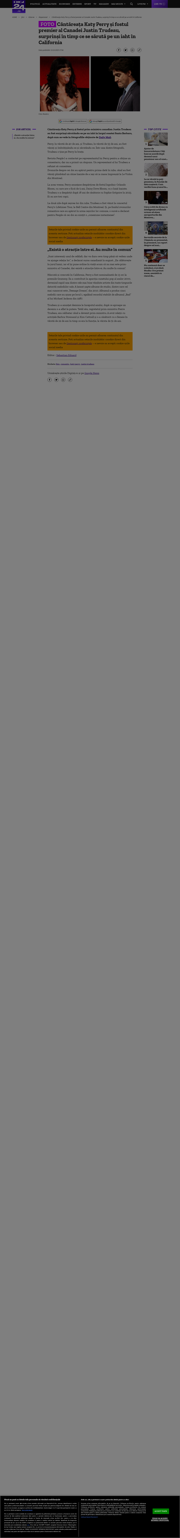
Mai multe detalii (27, 1510)
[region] (90, 1517)
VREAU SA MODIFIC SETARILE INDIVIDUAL (160, 1519)
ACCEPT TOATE (161, 1511)
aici (28, 1525)
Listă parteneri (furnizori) (89, 1517)
